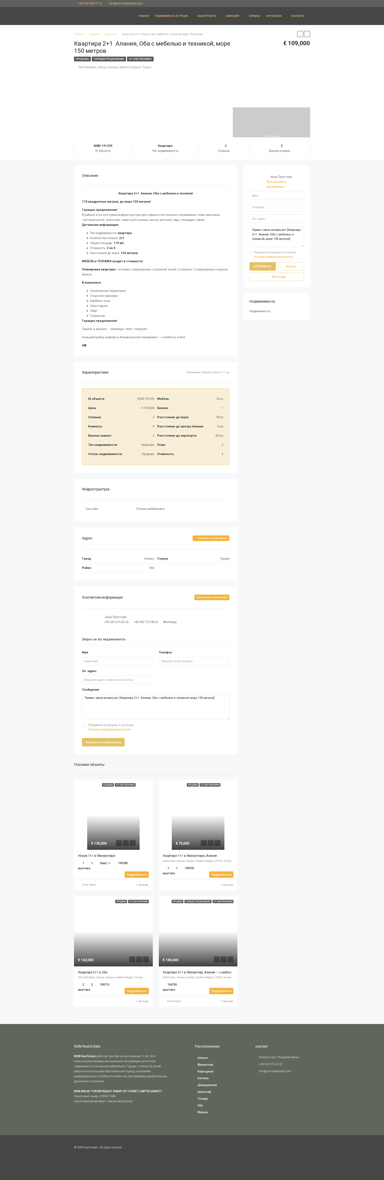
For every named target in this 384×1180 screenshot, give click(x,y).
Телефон (165, 652)
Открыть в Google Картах (212, 538)
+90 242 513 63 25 (116, 622)
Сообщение (90, 689)
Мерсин (203, 1112)
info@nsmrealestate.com (275, 1071)
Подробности (137, 874)
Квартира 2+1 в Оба (93, 972)
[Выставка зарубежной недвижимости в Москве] (265, 1090)
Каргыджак (206, 1071)
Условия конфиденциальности (109, 729)
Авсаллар (204, 1091)
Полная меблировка (150, 509)
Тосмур (203, 1098)
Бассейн (92, 509)
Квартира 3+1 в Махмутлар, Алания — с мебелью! (200, 972)
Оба (200, 1105)
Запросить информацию (103, 742)
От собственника (140, 59)
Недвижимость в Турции (171, 16)
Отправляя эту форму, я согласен (111, 727)
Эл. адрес (89, 671)
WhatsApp (170, 622)
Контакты (297, 16)
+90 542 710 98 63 (146, 622)
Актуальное (274, 16)
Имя (85, 652)
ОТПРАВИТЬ (262, 266)
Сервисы (254, 16)
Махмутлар (205, 1064)
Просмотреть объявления (212, 597)
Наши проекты (206, 16)
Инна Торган (89, 884)
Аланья (203, 1057)
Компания (232, 16)
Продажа (82, 59)
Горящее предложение (109, 59)
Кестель (203, 1078)
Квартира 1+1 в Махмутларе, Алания (190, 856)
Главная (143, 16)
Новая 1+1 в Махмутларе (96, 856)
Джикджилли (207, 1085)
